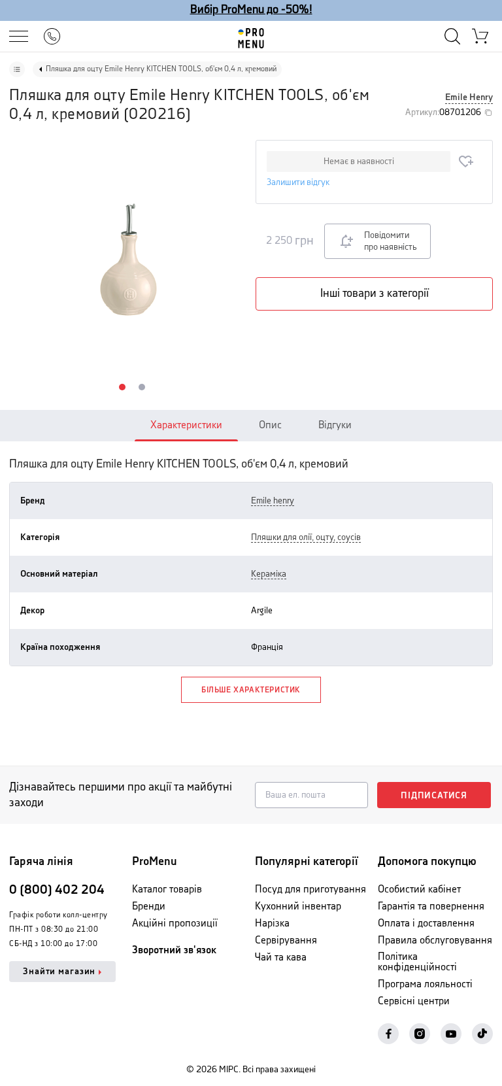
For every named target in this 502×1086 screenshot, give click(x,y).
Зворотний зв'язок (174, 950)
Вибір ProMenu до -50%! (251, 10)
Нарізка (272, 923)
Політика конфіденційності (417, 962)
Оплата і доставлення (426, 923)
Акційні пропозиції (175, 923)
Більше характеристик (251, 690)
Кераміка (268, 574)
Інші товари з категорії (374, 293)
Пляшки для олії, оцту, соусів (306, 537)
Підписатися (434, 795)
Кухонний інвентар (298, 906)
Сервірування (286, 940)
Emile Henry (469, 97)
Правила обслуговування (435, 940)
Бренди (148, 906)
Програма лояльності (425, 984)
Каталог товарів (167, 889)
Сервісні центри (414, 1001)
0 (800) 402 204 (57, 890)
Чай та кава (281, 957)
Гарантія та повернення (431, 906)
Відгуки (335, 425)
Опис (270, 425)
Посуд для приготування (310, 889)
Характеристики (186, 425)
